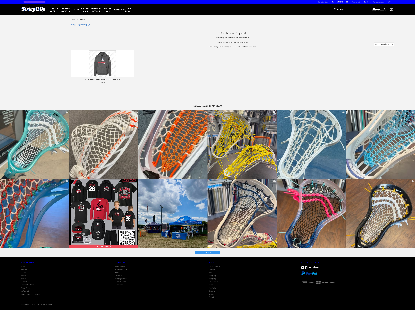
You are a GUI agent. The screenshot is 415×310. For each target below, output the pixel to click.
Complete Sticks (106, 10)
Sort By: (377, 44)
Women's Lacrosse (65, 10)
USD (389, 2)
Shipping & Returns (27, 285)
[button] (348, 288)
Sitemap (50, 304)
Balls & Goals (84, 10)
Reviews (23, 279)
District (211, 294)
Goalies (75, 10)
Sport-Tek (212, 269)
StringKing (212, 276)
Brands (338, 9)
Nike (210, 273)
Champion (212, 291)
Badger (211, 285)
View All (211, 297)
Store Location (323, 2)
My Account (356, 2)
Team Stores (128, 10)
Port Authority (213, 288)
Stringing (24, 273)
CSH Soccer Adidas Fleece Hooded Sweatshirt (102, 80)
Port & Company (214, 266)
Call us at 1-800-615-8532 (340, 2)
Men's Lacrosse (54, 10)
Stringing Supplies (95, 10)
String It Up (212, 279)
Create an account (378, 2)
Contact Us (24, 282)
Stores (23, 266)
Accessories (118, 10)
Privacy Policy (25, 288)
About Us (24, 269)
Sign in (366, 2)
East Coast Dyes (214, 282)
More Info (379, 9)
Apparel (23, 276)
